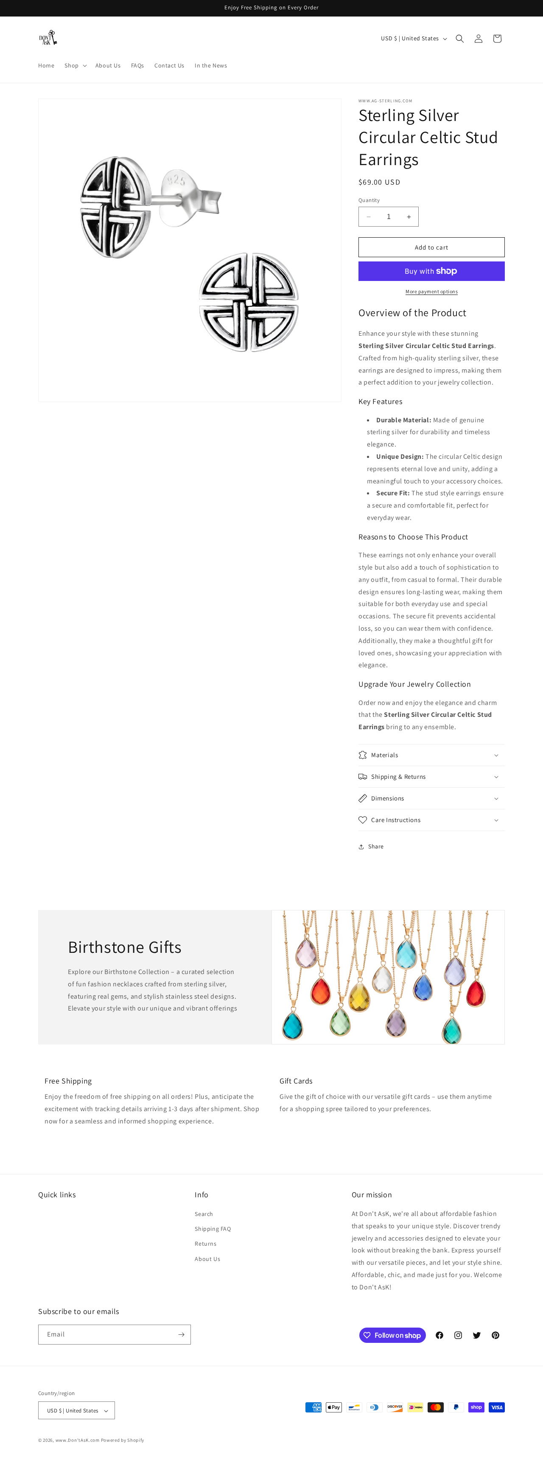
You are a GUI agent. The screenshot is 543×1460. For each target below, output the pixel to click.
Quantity (369, 200)
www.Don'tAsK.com (78, 1440)
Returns (205, 1244)
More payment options (432, 291)
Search (204, 1214)
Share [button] (376, 846)
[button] (74, 65)
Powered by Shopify (123, 1440)
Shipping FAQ (213, 1229)
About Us (207, 1259)
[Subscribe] (181, 1335)
